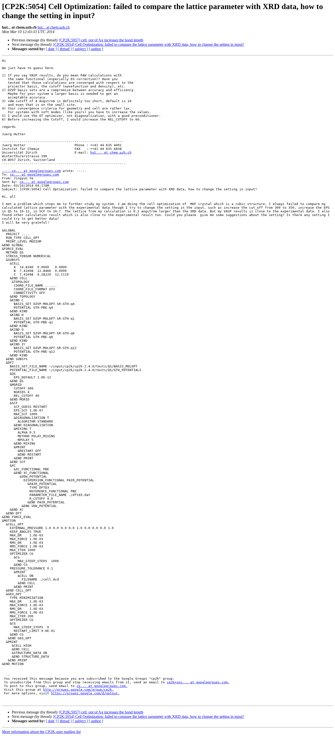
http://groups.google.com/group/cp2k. (78, 689)
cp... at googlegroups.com (34, 174)
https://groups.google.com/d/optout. (85, 693)
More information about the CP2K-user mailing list (41, 732)
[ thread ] (65, 49)
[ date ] (51, 49)
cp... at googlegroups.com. (102, 686)
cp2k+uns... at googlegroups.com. (198, 682)
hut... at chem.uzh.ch (54, 27)
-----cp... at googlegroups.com (31, 171)
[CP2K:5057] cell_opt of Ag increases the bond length (101, 40)
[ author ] (96, 49)
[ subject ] (80, 49)
